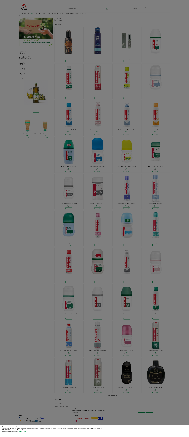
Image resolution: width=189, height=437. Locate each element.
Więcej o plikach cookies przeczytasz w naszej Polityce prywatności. (12, 429)
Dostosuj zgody (14, 431)
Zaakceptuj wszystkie (22, 431)
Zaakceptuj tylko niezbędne (6, 431)
